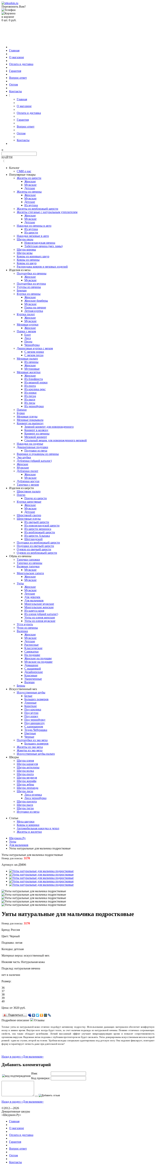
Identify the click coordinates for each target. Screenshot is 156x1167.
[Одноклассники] (42, 1015)
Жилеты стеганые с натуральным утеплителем (47, 212)
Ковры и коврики (28, 825)
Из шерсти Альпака (37, 535)
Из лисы (29, 402)
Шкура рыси (25, 804)
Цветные (30, 733)
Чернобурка (32, 345)
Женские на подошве (38, 658)
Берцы (21, 685)
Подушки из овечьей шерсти (35, 546)
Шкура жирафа (26, 781)
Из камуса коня (34, 610)
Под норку (31, 716)
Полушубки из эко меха (32, 740)
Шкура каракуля (27, 764)
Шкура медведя (27, 777)
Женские (30, 181)
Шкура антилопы (28, 767)
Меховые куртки (27, 324)
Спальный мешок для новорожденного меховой (55, 440)
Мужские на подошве (38, 661)
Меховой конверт (35, 437)
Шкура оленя (25, 760)
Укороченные (33, 678)
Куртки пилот (26, 314)
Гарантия (15, 70)
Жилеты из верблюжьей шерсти (37, 208)
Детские (29, 188)
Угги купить (25, 624)
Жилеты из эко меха (30, 747)
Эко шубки (24, 457)
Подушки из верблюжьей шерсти (38, 542)
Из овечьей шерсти (36, 522)
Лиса (27, 338)
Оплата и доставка (21, 64)
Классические (33, 648)
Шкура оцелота (27, 801)
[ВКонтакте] (34, 1015)
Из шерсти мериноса (37, 529)
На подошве (32, 655)
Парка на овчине (35, 307)
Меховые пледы (27, 416)
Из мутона (31, 205)
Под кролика (32, 709)
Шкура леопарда (27, 787)
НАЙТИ (7, 157)
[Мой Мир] (46, 1015)
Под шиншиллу (34, 723)
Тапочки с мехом (28, 484)
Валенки (22, 631)
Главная (14, 50)
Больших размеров (36, 699)
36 (3, 987)
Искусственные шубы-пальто (36, 753)
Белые (28, 695)
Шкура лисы (25, 791)
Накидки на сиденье (30, 443)
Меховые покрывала (30, 419)
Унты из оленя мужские (39, 620)
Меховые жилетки (29, 372)
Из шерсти (31, 232)
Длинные (30, 702)
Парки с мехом (26, 331)
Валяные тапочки (28, 566)
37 (3, 991)
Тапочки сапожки (28, 559)
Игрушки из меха (28, 811)
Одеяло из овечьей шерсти (34, 549)
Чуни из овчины (27, 627)
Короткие (30, 706)
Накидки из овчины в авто (34, 225)
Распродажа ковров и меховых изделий (42, 266)
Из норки (30, 392)
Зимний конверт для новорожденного (49, 426)
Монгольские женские (39, 607)
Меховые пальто (27, 358)
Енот (27, 334)
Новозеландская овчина (39, 242)
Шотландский (33, 539)
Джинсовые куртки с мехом (35, 348)
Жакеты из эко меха (29, 750)
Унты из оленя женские (39, 617)
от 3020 (14, 1007)
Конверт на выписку (30, 423)
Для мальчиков (34, 600)
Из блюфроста (33, 379)
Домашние (31, 665)
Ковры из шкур (27, 263)
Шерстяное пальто (29, 491)
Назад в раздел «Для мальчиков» (23, 1056)
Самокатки (31, 651)
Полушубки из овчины (31, 273)
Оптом (13, 84)
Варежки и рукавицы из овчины (38, 454)
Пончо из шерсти (35, 498)
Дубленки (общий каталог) (34, 460)
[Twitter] (38, 1015)
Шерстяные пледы (29, 518)
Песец (28, 341)
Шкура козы (25, 253)
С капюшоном (33, 726)
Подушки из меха (35, 450)
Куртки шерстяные (29, 501)
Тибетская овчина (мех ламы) (43, 246)
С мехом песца (33, 355)
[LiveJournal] (50, 1015)
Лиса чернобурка (35, 798)
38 (3, 994)
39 (3, 998)
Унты (20, 583)
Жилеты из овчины (29, 191)
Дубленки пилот (27, 471)
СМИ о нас (24, 171)
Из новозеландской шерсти (42, 525)
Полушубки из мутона (31, 283)
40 (3, 1001)
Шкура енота (25, 774)
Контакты (15, 91)
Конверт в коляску (36, 430)
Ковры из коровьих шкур (33, 256)
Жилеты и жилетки (29, 831)
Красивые (30, 675)
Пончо (21, 494)
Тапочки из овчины (29, 563)
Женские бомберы (36, 300)
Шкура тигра (25, 808)
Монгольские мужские (39, 603)
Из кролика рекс (35, 389)
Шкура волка (25, 770)
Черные (29, 736)
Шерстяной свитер (29, 515)
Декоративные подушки (32, 447)
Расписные (31, 644)
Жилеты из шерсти (29, 178)
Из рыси (29, 399)
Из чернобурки (34, 406)
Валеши (29, 682)
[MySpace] (30, 1015)
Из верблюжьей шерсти (39, 532)
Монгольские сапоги (30, 573)
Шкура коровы (26, 249)
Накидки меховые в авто (33, 236)
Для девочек (32, 597)
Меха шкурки (25, 821)
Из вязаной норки (36, 382)
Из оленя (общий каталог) (41, 614)
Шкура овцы (25, 239)
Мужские (30, 184)
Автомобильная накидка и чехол (38, 828)
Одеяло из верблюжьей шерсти (37, 552)
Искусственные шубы (31, 692)
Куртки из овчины (29, 293)
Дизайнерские (33, 672)
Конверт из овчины (36, 433)
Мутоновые (32, 368)
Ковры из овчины (28, 259)
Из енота (30, 385)
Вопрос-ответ (18, 77)
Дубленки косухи (28, 481)
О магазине (16, 57)
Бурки (21, 413)
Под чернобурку (34, 719)
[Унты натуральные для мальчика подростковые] (41, 871)
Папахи (22, 409)
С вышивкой (32, 668)
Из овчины (31, 362)
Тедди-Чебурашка (35, 730)
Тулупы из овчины (29, 287)
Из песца (30, 396)
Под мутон (31, 712)
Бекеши (22, 290)
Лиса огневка (33, 794)
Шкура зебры (25, 784)
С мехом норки (34, 351)
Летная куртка (33, 310)
